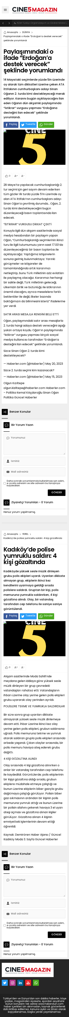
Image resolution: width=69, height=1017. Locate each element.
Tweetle (30, 124)
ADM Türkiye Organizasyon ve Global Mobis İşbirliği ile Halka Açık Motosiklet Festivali (42, 23)
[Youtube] (28, 983)
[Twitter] (5, 983)
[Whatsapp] (36, 983)
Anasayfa (12, 32)
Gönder (48, 124)
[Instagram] (13, 983)
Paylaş (13, 124)
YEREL (25, 534)
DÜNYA (26, 32)
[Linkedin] (20, 983)
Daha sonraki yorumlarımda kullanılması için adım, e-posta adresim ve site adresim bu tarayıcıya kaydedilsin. (35, 483)
